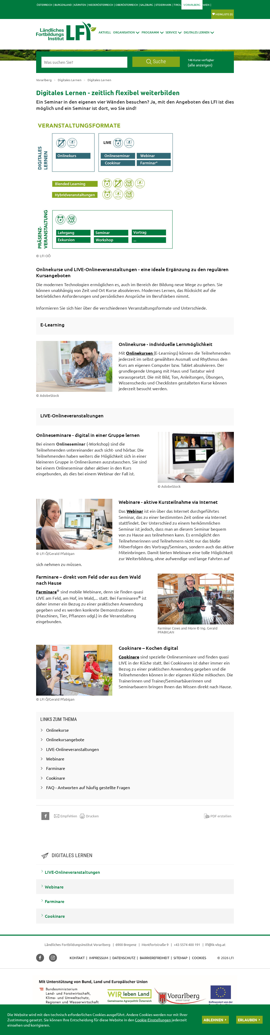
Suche (159, 61)
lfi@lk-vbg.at (215, 944)
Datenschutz (123, 957)
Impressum (98, 957)
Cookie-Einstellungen (153, 1019)
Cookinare (129, 657)
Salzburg (146, 5)
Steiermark (163, 5)
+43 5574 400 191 (187, 944)
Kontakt (77, 957)
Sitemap (180, 957)
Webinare (54, 887)
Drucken (92, 816)
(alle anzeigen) (200, 64)
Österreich (44, 5)
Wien (206, 5)
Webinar (135, 511)
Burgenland (63, 5)
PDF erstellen (220, 816)
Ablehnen (213, 1019)
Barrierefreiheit (154, 957)
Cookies (199, 957)
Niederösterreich (100, 5)
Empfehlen (68, 816)
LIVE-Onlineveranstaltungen (72, 872)
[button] (126, 32)
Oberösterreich (126, 5)
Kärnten (80, 5)
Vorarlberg (192, 5)
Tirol (177, 5)
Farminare (46, 591)
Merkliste (224, 14)
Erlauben (247, 1019)
